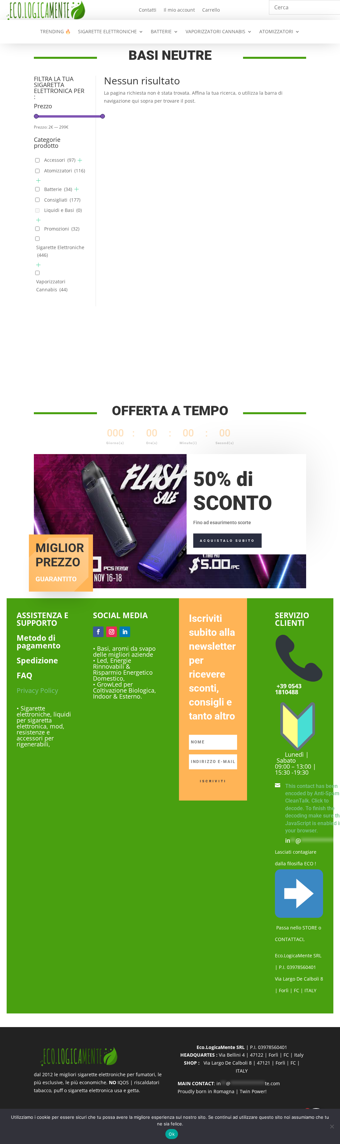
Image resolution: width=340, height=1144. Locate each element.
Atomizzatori (64, 170)
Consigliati (62, 200)
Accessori (59, 160)
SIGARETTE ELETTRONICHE (107, 32)
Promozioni (61, 229)
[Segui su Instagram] (111, 631)
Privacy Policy (37, 690)
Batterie (58, 189)
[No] (331, 1126)
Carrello (211, 10)
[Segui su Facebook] (98, 631)
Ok (172, 1134)
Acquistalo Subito (227, 540)
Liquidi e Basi (63, 210)
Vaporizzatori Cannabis (51, 285)
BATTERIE (161, 32)
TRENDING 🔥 (55, 32)
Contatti (147, 10)
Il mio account (179, 10)
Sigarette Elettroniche (60, 251)
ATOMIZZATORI (276, 32)
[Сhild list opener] (80, 160)
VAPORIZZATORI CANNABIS (215, 32)
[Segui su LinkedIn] (125, 631)
